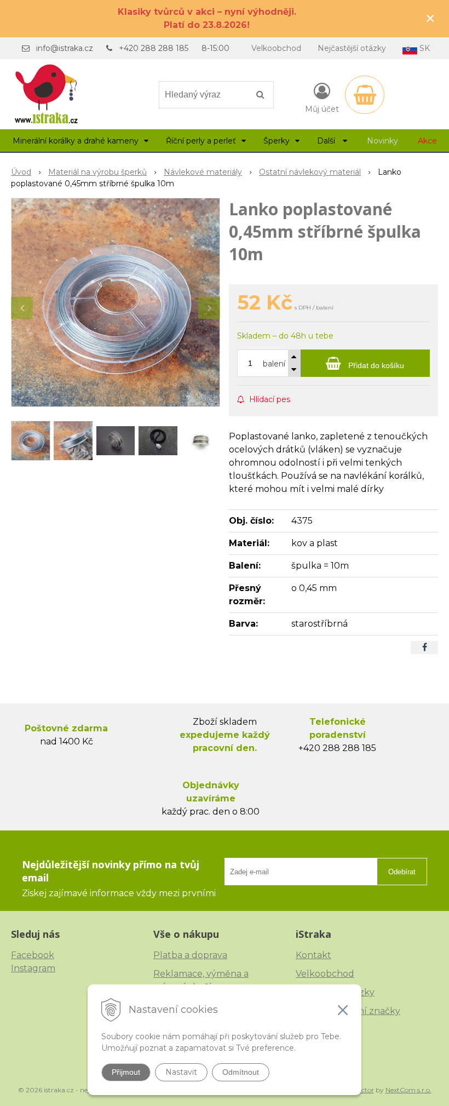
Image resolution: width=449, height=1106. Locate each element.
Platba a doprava (190, 955)
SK (423, 48)
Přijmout (126, 1072)
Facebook (32, 955)
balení (274, 364)
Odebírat (402, 872)
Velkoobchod (276, 48)
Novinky (382, 141)
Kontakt (313, 955)
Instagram (33, 968)
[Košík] (364, 95)
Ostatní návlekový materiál (310, 172)
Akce (427, 141)
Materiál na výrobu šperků (97, 172)
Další (327, 141)
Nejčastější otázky (352, 48)
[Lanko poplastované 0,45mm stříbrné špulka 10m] (115, 302)
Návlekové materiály (203, 172)
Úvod (21, 172)
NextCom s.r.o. (408, 1090)
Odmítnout (240, 1072)
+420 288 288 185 (153, 48)
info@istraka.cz (64, 48)
